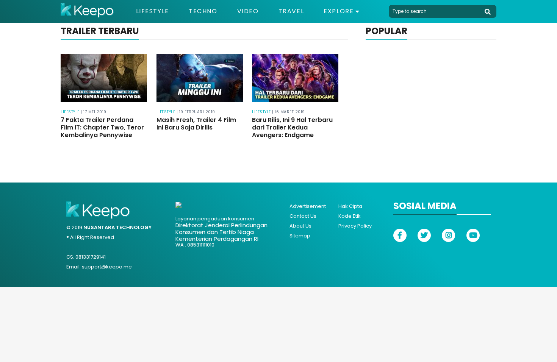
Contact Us (302, 216)
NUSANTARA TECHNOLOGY (117, 227)
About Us (300, 225)
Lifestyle (152, 11)
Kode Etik (349, 216)
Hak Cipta (350, 206)
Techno (203, 11)
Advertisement (307, 206)
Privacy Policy (355, 225)
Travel (291, 11)
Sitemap (299, 235)
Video (248, 11)
